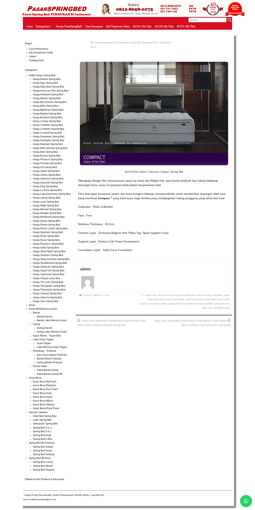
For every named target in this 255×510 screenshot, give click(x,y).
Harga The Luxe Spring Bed (48, 282)
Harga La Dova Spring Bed (47, 190)
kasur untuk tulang (175, 299)
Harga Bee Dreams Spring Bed (50, 102)
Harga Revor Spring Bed (46, 240)
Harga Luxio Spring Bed (46, 201)
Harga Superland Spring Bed (48, 274)
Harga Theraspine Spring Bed (49, 289)
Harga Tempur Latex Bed (46, 278)
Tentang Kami (43, 26)
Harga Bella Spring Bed (46, 105)
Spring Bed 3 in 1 (42, 431)
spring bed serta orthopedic (199, 303)
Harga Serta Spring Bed (105, 42)
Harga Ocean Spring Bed (46, 221)
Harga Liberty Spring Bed (46, 197)
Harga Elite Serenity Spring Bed (50, 148)
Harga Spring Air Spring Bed (48, 266)
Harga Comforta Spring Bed (48, 125)
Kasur (32, 305)
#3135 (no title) (142, 26)
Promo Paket (40, 366)
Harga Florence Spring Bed (48, 159)
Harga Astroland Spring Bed (48, 94)
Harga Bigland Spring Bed (47, 113)
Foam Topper (44, 343)
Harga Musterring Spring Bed (49, 217)
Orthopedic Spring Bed (129, 42)
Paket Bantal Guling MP (50, 374)
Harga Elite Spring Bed (45, 152)
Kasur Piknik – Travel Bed (47, 335)
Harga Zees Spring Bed (45, 301)
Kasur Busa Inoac (42, 393)
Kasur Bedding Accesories (43, 308)
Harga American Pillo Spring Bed (51, 90)
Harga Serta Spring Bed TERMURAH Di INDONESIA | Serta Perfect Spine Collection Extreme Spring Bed (111, 323)
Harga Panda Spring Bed (46, 224)
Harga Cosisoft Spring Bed (47, 132)
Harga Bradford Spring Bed (47, 117)
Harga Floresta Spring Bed (47, 163)
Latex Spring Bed (42, 419)
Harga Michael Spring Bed (47, 209)
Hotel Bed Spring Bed (44, 416)
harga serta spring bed (184, 295)
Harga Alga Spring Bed (45, 83)
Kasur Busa (35, 377)
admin (96, 295)
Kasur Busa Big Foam (44, 381)
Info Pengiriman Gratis (118, 26)
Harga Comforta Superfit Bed (48, 129)
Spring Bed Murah (43, 466)
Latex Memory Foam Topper (52, 347)
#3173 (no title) (186, 26)
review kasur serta (194, 299)
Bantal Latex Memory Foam (52, 320)
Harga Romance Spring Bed (48, 243)
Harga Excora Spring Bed (47, 155)
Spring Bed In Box (42, 439)
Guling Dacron (45, 328)
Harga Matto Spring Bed (46, 205)
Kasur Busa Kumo (42, 397)
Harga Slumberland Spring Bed (50, 263)
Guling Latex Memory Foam (52, 331)
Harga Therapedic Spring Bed (49, 286)
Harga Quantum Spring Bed (48, 232)
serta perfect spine (158, 303)
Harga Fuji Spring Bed (45, 167)
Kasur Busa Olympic (44, 404)
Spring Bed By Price (40, 458)
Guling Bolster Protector (50, 362)
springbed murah (221, 308)
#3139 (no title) (164, 26)
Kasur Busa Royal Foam (46, 408)
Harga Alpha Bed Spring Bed (48, 86)
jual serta (201, 295)
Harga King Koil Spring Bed (48, 182)
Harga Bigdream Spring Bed (48, 109)
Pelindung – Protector (44, 351)
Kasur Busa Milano (43, 400)
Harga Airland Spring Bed (47, 79)
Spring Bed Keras (150, 42)
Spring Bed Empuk (43, 446)
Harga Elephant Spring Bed (48, 144)
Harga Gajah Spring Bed (46, 171)
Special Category (38, 412)
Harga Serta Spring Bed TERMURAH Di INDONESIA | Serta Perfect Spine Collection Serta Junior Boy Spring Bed (192, 323)
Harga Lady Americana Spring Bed (52, 194)
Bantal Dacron (44, 316)
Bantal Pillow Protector (49, 358)
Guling (36, 324)
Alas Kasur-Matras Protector (52, 354)
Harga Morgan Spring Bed (47, 213)
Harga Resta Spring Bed (46, 236)
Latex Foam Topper (43, 339)
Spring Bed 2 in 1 (42, 427)
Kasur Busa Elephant (44, 385)
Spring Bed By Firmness (42, 442)
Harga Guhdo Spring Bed (46, 174)
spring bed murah (176, 303)
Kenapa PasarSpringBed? (69, 26)
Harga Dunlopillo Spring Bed (48, 140)
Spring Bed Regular (43, 469)
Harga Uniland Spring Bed (47, 293)
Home (29, 26)
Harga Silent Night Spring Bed (49, 251)
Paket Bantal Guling (47, 370)
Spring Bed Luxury (43, 462)
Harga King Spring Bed (45, 186)
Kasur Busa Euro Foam (45, 389)
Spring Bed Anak (42, 435)
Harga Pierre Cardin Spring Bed (50, 228)
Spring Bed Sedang (43, 454)
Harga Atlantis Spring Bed (47, 98)
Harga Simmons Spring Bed (48, 255)
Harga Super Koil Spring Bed (48, 270)
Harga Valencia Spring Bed (47, 297)
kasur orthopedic (215, 295)
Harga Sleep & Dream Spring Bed (51, 259)
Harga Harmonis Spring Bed (48, 178)
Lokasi (32, 56)
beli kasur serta (164, 295)
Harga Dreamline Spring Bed (48, 136)
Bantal (36, 312)
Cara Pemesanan (94, 26)
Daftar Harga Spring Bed (42, 75)
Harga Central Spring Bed (47, 121)
